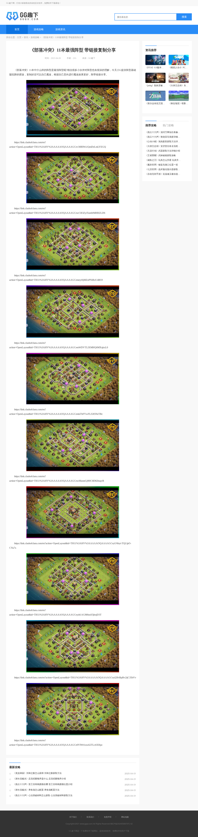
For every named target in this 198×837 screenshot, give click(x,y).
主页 (19, 37)
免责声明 (107, 816)
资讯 (26, 37)
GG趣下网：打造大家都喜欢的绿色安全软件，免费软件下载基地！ (33, 3)
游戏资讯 (60, 29)
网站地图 (125, 816)
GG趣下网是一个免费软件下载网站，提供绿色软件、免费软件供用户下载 (99, 831)
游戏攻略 (39, 29)
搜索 (184, 16)
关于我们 (73, 816)
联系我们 (90, 816)
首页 (17, 29)
